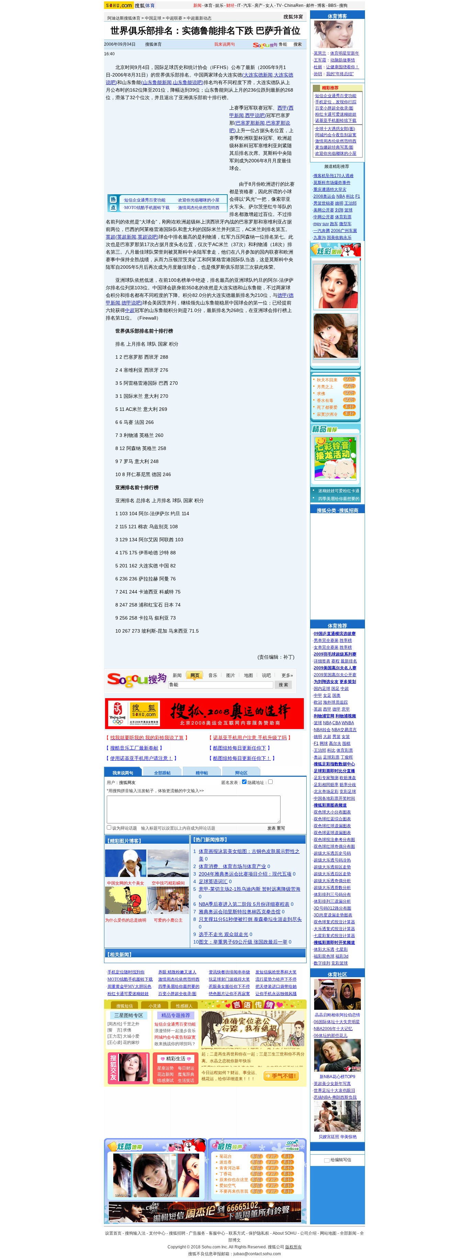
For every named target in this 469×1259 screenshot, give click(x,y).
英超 (110, 237)
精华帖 (202, 773)
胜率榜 (346, 640)
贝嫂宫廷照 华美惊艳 (338, 1136)
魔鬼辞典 (186, 1074)
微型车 (345, 223)
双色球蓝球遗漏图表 (332, 832)
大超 (327, 736)
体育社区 (337, 974)
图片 (230, 675)
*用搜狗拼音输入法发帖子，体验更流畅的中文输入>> (155, 790)
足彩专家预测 (326, 777)
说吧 (266, 675)
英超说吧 (147, 237)
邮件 (310, 5)
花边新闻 (165, 1074)
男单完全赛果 (326, 640)
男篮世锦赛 (323, 203)
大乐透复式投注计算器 (334, 928)
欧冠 (318, 702)
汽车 (247, 5)
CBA (336, 722)
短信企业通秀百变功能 (175, 1024)
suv (325, 223)
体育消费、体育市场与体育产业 (232, 866)
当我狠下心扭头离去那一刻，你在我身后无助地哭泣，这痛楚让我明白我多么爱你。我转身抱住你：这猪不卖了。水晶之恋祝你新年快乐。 (253, 1066)
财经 (230, 5)
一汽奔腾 (321, 230)
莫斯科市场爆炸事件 (332, 182)
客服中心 (217, 1233)
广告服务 (197, 1233)
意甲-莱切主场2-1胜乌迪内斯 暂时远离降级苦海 (249, 889)
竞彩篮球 (339, 963)
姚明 (339, 203)
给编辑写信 (341, 1159)
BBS (332, 5)
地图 (248, 675)
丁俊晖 (347, 757)
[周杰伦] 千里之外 (123, 1023)
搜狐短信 (124, 1006)
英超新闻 (126, 237)
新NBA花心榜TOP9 (337, 1076)
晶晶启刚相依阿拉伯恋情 (337, 1015)
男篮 (336, 736)
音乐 (212, 675)
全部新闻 (348, 1233)
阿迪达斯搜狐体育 (123, 18)
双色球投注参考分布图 (334, 839)
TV (279, 5)
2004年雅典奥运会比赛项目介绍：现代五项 (245, 874)
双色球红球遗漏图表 (332, 825)
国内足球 (322, 688)
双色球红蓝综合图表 (332, 819)
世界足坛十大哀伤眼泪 (334, 1090)
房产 (258, 5)
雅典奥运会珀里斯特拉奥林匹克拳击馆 (240, 911)
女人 (269, 5)
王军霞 (320, 60)
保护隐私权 (259, 1233)
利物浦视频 (345, 716)
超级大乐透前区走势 (332, 867)
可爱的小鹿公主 (168, 920)
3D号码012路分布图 (332, 908)
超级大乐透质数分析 (332, 887)
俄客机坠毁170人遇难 (333, 175)
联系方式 (237, 1233)
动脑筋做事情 (342, 60)
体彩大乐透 (324, 949)
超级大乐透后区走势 (332, 873)
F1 (357, 196)
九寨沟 (319, 237)
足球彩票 (331, 757)
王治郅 (350, 203)
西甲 (282, 108)
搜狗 (343, 5)
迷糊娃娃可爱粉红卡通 (338, 490)
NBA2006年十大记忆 (333, 1028)
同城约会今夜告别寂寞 (175, 1037)
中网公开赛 (323, 217)
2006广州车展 (344, 230)
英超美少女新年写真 (332, 1083)
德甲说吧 (131, 302)
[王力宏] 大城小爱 (123, 1036)
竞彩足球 (348, 791)
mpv (317, 223)
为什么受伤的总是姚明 (125, 920)
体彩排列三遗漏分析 (332, 901)
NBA (340, 196)
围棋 (346, 743)
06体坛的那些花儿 (330, 1035)
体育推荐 (337, 625)
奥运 (318, 757)
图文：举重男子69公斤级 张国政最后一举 (243, 942)
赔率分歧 (348, 784)
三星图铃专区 (128, 1015)
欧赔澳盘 (348, 777)
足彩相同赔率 (326, 784)
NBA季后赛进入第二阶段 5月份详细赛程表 (244, 904)
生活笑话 (186, 1080)
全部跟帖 (162, 773)
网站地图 (328, 1233)
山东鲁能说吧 (187, 82)
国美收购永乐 (339, 237)
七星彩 (341, 949)
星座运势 (165, 1068)
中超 (130, 310)
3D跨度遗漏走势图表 (333, 915)
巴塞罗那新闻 (250, 123)
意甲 (346, 709)
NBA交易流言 (344, 729)
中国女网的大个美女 (125, 883)
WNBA (348, 722)
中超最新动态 (199, 18)
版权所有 (293, 1247)
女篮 (346, 736)
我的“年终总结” (340, 73)
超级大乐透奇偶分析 (332, 880)
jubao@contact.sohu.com (257, 1253)
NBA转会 (322, 729)
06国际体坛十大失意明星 (337, 1021)
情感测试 (165, 1080)
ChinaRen (294, 5)
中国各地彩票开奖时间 (334, 798)
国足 (335, 688)
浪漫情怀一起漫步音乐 (175, 1030)
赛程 (335, 661)
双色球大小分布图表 (332, 812)
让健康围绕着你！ (342, 67)
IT (239, 5)
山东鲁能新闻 (157, 82)
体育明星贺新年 (344, 53)
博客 (321, 5)
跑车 (334, 223)
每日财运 (186, 1068)
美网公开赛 (323, 210)
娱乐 (219, 5)
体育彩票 (343, 217)
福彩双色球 (324, 956)
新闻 (197, 5)
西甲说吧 (254, 115)
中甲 (318, 695)
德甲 (282, 295)
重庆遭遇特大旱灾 (329, 189)
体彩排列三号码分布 (332, 894)
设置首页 (113, 1233)
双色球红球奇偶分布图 (334, 846)
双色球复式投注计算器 (334, 922)
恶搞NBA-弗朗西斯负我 (335, 1097)
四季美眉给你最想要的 (338, 498)
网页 (195, 675)
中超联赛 (174, 18)
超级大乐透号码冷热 (332, 860)
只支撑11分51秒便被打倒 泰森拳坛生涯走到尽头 (250, 919)
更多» (287, 675)
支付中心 (157, 1233)
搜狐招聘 (177, 1233)
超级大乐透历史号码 (332, 853)
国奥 (336, 695)
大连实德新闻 (258, 75)
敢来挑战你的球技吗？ (175, 1043)
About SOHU (285, 1233)
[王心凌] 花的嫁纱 (123, 1042)
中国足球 (153, 18)
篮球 (348, 210)
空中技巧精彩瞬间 (168, 883)
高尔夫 (335, 743)
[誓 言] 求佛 (119, 1030)
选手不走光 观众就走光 (223, 934)
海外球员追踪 (335, 702)
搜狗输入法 (135, 1233)
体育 (208, 5)
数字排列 (322, 963)
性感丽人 (184, 1006)
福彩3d (341, 956)
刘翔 (339, 210)
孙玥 (318, 73)
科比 (350, 196)
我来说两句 (224, 44)
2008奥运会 (324, 196)
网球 (324, 743)
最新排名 (349, 661)
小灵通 (155, 1006)
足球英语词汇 (213, 881)
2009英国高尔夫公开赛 (335, 674)
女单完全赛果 (326, 647)
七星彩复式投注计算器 (334, 935)
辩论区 (241, 773)
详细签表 (322, 661)
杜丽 (318, 67)
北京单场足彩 (326, 791)
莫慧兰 (320, 53)
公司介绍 (308, 1233)
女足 (327, 695)
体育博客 (337, 16)
